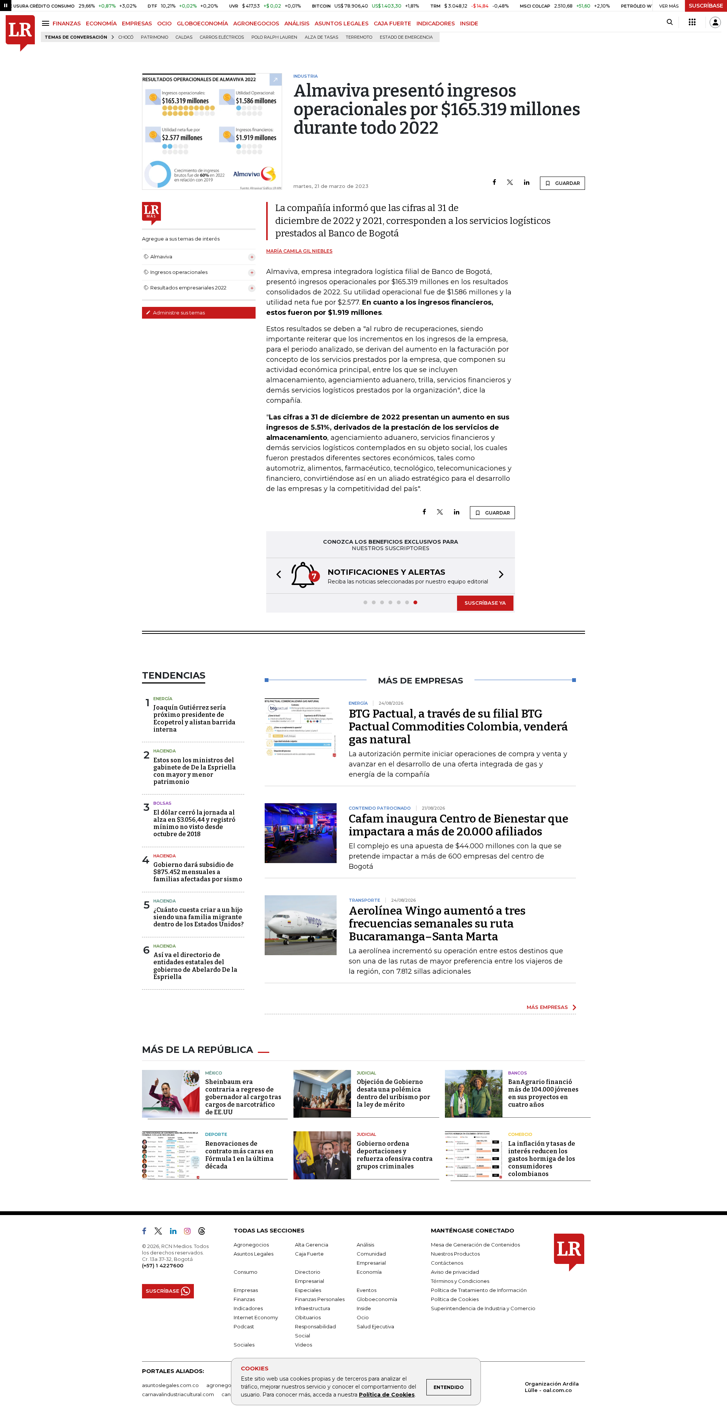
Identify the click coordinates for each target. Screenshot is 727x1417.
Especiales (308, 1290)
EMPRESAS (137, 23)
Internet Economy (256, 1317)
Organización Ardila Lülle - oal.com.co (552, 1387)
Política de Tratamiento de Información (479, 1290)
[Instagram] (190, 1232)
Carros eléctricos (222, 37)
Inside (364, 1308)
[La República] (20, 33)
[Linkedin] (526, 182)
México (213, 1073)
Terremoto (359, 37)
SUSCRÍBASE (706, 5)
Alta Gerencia (311, 1245)
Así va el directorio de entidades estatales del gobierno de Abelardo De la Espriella (195, 966)
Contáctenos (447, 1263)
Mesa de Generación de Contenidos (475, 1245)
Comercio (520, 1134)
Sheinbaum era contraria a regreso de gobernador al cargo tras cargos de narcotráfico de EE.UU (243, 1097)
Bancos (517, 1073)
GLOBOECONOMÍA (202, 23)
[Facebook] (494, 182)
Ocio (363, 1317)
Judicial (366, 1073)
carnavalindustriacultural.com (178, 1394)
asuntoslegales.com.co (170, 1385)
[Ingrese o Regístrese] (715, 22)
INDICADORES (436, 23)
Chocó (126, 37)
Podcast (244, 1326)
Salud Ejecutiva (375, 1326)
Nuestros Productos (455, 1254)
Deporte (216, 1134)
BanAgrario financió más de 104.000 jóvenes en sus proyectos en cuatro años (543, 1093)
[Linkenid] (176, 1232)
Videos (303, 1345)
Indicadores (248, 1308)
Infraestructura (312, 1308)
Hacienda (164, 751)
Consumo (245, 1272)
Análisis (365, 1245)
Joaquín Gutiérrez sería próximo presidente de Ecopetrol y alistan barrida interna (194, 718)
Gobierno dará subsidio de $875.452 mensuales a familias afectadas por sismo (197, 872)
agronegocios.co (227, 1385)
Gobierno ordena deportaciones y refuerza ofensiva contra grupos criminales (395, 1155)
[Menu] (47, 23)
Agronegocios (251, 1245)
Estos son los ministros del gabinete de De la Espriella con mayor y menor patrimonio (194, 771)
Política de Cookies (387, 1394)
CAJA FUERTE (392, 23)
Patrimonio (154, 37)
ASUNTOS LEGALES (341, 23)
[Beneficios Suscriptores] (692, 22)
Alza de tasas (321, 37)
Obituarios (308, 1317)
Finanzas (244, 1299)
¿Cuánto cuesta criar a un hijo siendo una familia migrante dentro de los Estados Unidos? (198, 917)
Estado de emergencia (406, 37)
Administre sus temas (178, 313)
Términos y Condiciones (460, 1281)
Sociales (244, 1345)
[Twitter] (510, 182)
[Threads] (205, 1232)
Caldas (184, 37)
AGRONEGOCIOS (256, 23)
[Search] (670, 22)
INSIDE (469, 23)
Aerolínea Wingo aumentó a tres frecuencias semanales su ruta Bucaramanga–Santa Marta (437, 923)
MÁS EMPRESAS (547, 1007)
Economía (369, 1272)
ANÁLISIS (296, 23)
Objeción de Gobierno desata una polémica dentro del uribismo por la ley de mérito (393, 1093)
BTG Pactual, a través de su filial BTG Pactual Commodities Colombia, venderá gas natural (458, 726)
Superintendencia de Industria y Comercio (483, 1308)
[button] (276, 575)
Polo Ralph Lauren (274, 37)
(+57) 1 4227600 (162, 1265)
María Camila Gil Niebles (299, 251)
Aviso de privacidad (455, 1272)
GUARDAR (567, 183)
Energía (162, 698)
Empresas (246, 1290)
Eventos (366, 1290)
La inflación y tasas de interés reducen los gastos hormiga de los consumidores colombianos (541, 1159)
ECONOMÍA (101, 23)
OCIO (164, 23)
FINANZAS (67, 23)
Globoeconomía (377, 1299)
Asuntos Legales (253, 1254)
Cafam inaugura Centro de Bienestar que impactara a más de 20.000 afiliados (458, 825)
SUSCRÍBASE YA (485, 603)
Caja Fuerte (309, 1254)
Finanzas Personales (320, 1299)
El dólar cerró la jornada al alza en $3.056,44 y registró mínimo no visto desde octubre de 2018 (194, 823)
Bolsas (162, 803)
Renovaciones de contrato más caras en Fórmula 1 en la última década (239, 1155)
